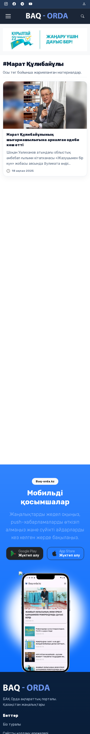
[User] (84, 4)
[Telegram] (22, 4)
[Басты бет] (47, 16)
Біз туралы (12, 724)
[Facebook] (14, 4)
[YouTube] (30, 4)
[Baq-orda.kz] (45, 688)
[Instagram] (6, 4)
